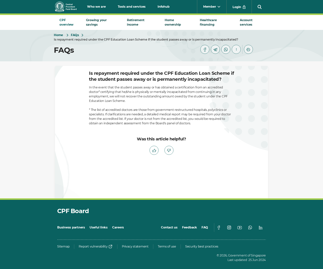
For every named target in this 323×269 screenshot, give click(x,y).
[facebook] (204, 49)
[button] (260, 7)
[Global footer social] (218, 227)
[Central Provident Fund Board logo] (68, 6)
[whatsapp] (225, 49)
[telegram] (215, 49)
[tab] (68, 22)
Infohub (163, 6)
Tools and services (132, 6)
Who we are (96, 6)
